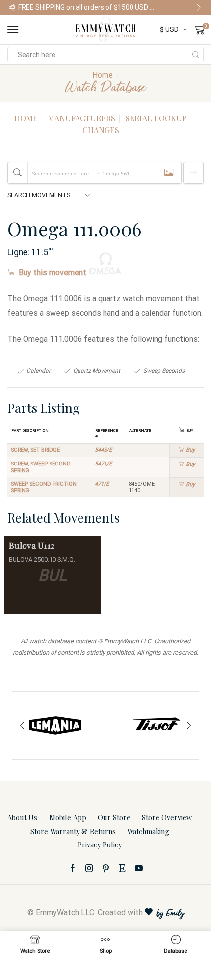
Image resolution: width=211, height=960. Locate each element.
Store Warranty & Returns (73, 831)
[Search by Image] (168, 173)
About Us (22, 817)
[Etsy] (122, 868)
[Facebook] (73, 868)
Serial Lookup (156, 118)
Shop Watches (182, 7)
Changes (100, 130)
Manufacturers (81, 118)
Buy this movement (52, 272)
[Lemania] (55, 725)
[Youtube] (139, 868)
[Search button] (195, 54)
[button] (12, 7)
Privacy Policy (100, 844)
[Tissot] (156, 725)
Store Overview (167, 817)
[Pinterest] (105, 868)
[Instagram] (89, 868)
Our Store (114, 817)
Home (102, 75)
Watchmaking (148, 831)
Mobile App (67, 817)
